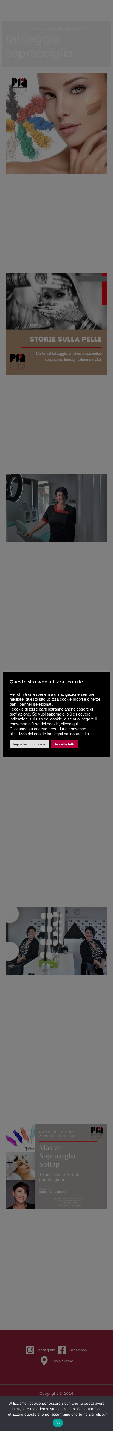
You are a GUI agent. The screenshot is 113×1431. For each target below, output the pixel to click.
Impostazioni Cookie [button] (29, 744)
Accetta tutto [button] (65, 744)
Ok (57, 1423)
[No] (106, 1413)
